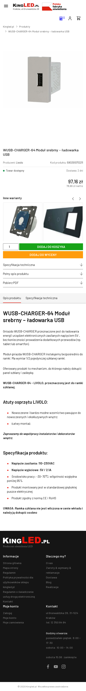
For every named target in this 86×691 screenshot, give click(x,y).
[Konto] (69, 18)
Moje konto (9, 617)
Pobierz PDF (11, 283)
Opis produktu (12, 298)
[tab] (12, 298)
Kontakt (8, 601)
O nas (49, 563)
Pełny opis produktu (16, 274)
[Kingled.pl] (26, 6)
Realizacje (52, 587)
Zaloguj (7, 613)
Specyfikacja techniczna (19, 265)
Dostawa (51, 577)
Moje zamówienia (13, 622)
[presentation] (73, 198)
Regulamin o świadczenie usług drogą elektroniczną (19, 594)
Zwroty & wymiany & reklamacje (58, 570)
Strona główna (12, 563)
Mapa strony (10, 567)
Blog (48, 582)
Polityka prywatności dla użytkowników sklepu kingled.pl (18, 582)
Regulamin (9, 572)
